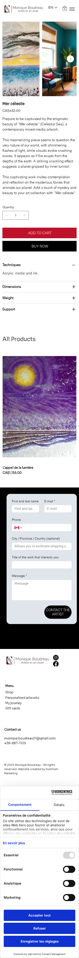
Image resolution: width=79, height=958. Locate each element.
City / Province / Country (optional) (36, 538)
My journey (13, 703)
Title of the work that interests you (35, 557)
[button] (65, 8)
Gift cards (12, 708)
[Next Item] (70, 58)
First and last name (25, 501)
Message (19, 576)
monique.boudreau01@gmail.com (30, 738)
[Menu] (72, 9)
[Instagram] (56, 657)
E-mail (49, 501)
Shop (9, 692)
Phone (16, 520)
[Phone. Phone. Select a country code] (18, 527)
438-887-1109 (15, 743)
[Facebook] (56, 664)
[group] (39, 415)
